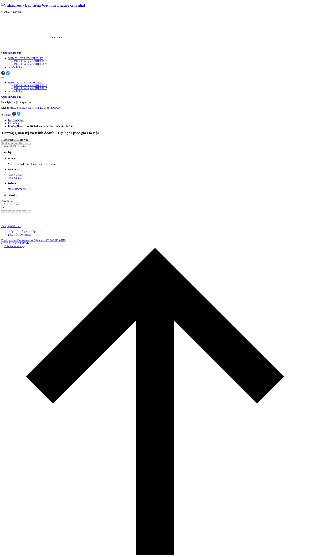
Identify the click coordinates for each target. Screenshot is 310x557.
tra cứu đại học (15, 67)
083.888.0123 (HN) (23, 107)
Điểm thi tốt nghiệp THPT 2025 (30, 64)
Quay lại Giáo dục (11, 226)
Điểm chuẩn (19, 146)
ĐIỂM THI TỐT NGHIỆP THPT (25, 58)
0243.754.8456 (15, 175)
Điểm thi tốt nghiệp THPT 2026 (30, 61)
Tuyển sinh (7, 146)
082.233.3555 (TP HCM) (48, 107)
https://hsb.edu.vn (17, 188)
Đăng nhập (56, 37)
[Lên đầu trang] (155, 554)
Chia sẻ (7, 114)
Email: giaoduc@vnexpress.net (17, 240)
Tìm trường (13, 123)
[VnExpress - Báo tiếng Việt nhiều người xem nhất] (43, 5)
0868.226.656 (15, 177)
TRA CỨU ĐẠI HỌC (19, 234)
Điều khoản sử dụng (14, 246)
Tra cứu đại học (16, 120)
